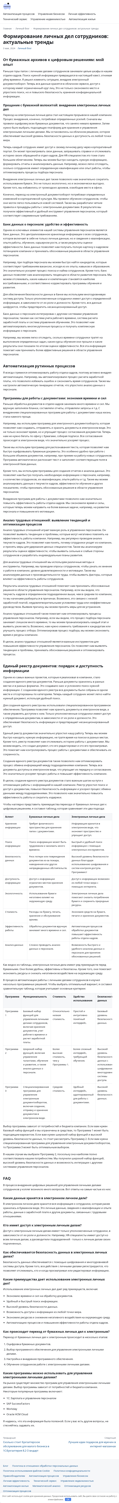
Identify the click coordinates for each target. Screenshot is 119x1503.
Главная (7, 28)
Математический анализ (46, 1485)
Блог (5, 1465)
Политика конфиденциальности (72, 1470)
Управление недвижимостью (48, 19)
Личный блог (22, 28)
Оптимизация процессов (17, 1490)
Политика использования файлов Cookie (26, 1470)
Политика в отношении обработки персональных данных (45, 1465)
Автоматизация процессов (19, 14)
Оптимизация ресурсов (77, 1485)
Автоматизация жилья (82, 19)
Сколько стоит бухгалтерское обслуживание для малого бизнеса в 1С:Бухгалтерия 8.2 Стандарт (26, 1444)
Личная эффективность (82, 14)
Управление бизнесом (51, 14)
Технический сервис (15, 19)
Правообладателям (14, 1475)
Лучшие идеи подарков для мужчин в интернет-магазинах (92, 1442)
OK (68, 1499)
